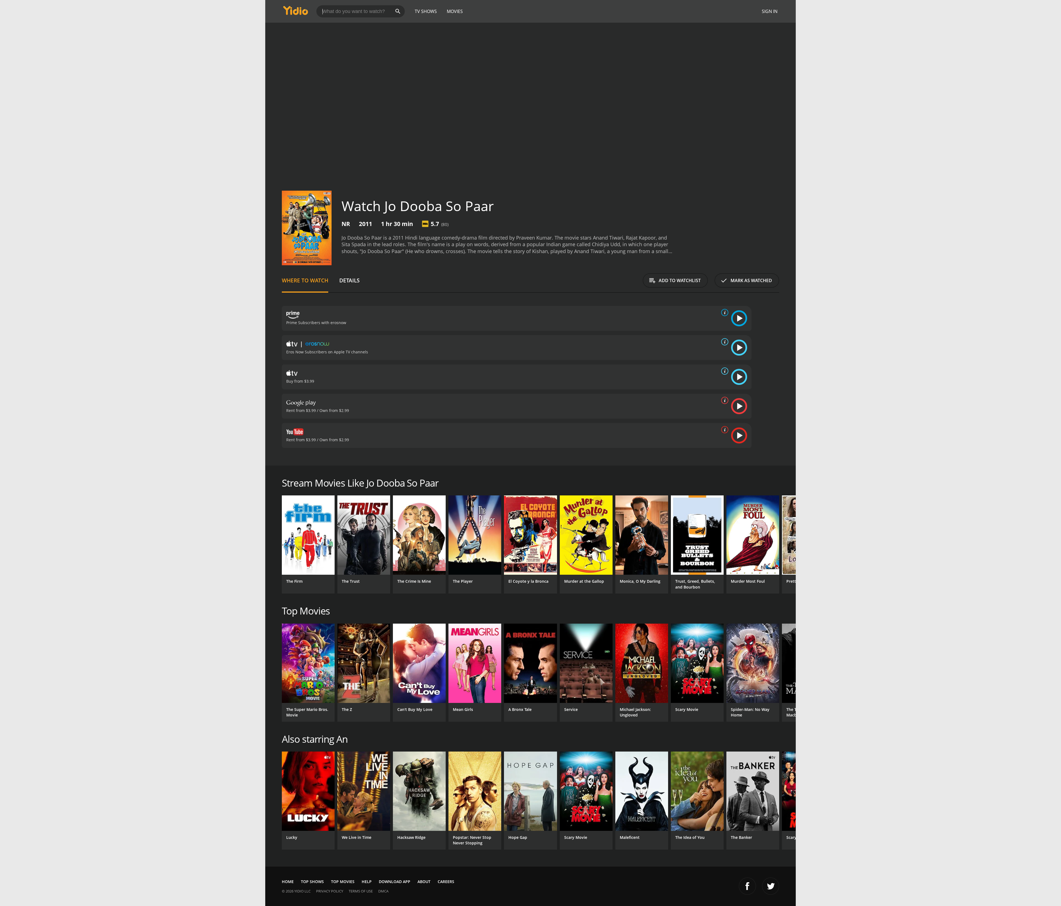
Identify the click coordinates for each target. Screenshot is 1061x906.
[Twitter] (770, 886)
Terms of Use (361, 891)
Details (349, 280)
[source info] (723, 312)
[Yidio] (295, 12)
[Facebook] (747, 886)
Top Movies (342, 881)
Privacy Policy (329, 891)
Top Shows (312, 881)
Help (367, 881)
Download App (394, 881)
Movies (455, 11)
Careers (446, 881)
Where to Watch (305, 280)
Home (288, 881)
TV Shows (426, 11)
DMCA (383, 891)
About (423, 881)
